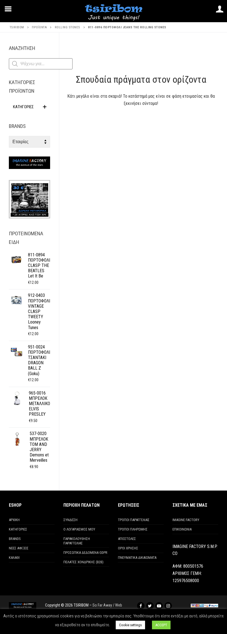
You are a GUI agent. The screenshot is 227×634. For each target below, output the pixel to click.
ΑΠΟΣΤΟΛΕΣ (127, 539)
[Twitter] (150, 606)
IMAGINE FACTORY (185, 520)
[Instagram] (168, 606)
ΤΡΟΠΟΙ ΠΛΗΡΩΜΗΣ (133, 529)
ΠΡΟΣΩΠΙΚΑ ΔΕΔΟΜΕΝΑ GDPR (85, 552)
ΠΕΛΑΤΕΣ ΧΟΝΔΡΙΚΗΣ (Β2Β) (83, 562)
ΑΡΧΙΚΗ (14, 520)
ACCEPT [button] (161, 625)
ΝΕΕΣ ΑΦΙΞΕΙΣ (19, 548)
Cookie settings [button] (130, 625)
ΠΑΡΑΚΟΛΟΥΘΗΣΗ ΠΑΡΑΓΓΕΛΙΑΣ (76, 541)
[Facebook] (141, 606)
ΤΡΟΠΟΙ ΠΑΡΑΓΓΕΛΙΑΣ (133, 520)
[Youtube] (159, 606)
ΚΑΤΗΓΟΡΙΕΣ (18, 529)
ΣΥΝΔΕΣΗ (70, 520)
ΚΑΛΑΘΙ (14, 557)
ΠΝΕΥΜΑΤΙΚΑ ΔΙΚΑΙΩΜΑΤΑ (137, 557)
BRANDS (15, 539)
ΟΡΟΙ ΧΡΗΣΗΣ (128, 548)
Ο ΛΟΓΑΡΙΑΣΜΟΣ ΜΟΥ (79, 529)
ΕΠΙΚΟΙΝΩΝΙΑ (182, 529)
